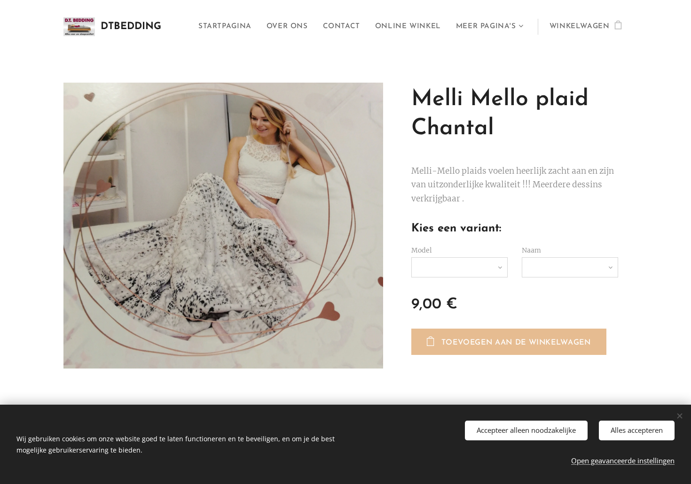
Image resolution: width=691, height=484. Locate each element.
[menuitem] (227, 26)
